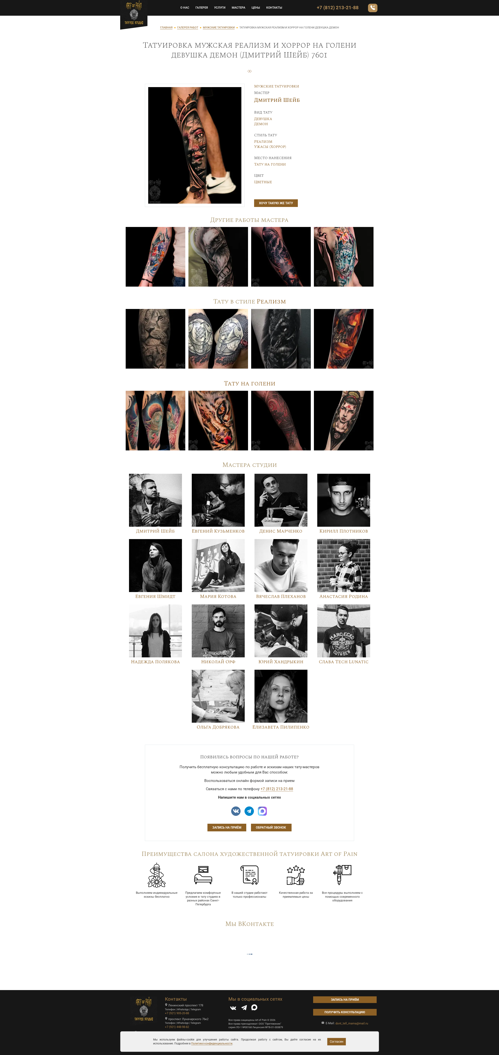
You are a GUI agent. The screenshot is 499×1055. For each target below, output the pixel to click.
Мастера (238, 7)
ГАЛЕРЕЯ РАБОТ (187, 27)
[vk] (236, 811)
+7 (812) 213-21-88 (338, 7)
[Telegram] (244, 1008)
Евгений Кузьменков (218, 531)
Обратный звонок (271, 827)
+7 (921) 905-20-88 (177, 1013)
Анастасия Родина (343, 596)
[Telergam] (249, 811)
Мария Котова (218, 596)
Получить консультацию (344, 1012)
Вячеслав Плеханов (281, 596)
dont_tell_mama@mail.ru (351, 1023)
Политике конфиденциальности (211, 1043)
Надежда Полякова (155, 661)
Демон (261, 124)
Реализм (263, 142)
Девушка (263, 119)
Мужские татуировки (276, 86)
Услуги (219, 7)
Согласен (336, 1041)
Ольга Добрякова (218, 727)
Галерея (201, 7)
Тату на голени (270, 164)
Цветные (263, 182)
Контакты (274, 7)
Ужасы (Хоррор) (270, 147)
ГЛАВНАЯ (166, 27)
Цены (256, 7)
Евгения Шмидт (155, 596)
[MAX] (254, 1008)
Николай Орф (218, 661)
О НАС (184, 7)
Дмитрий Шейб (277, 100)
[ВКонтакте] (233, 1008)
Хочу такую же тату (276, 203)
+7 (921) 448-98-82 (177, 1027)
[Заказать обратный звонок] (372, 8)
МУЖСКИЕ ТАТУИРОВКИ (219, 27)
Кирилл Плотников (343, 531)
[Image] (155, 256)
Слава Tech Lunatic (344, 661)
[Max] (262, 811)
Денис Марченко (280, 531)
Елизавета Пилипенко (280, 727)
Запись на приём (226, 827)
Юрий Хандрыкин (280, 661)
